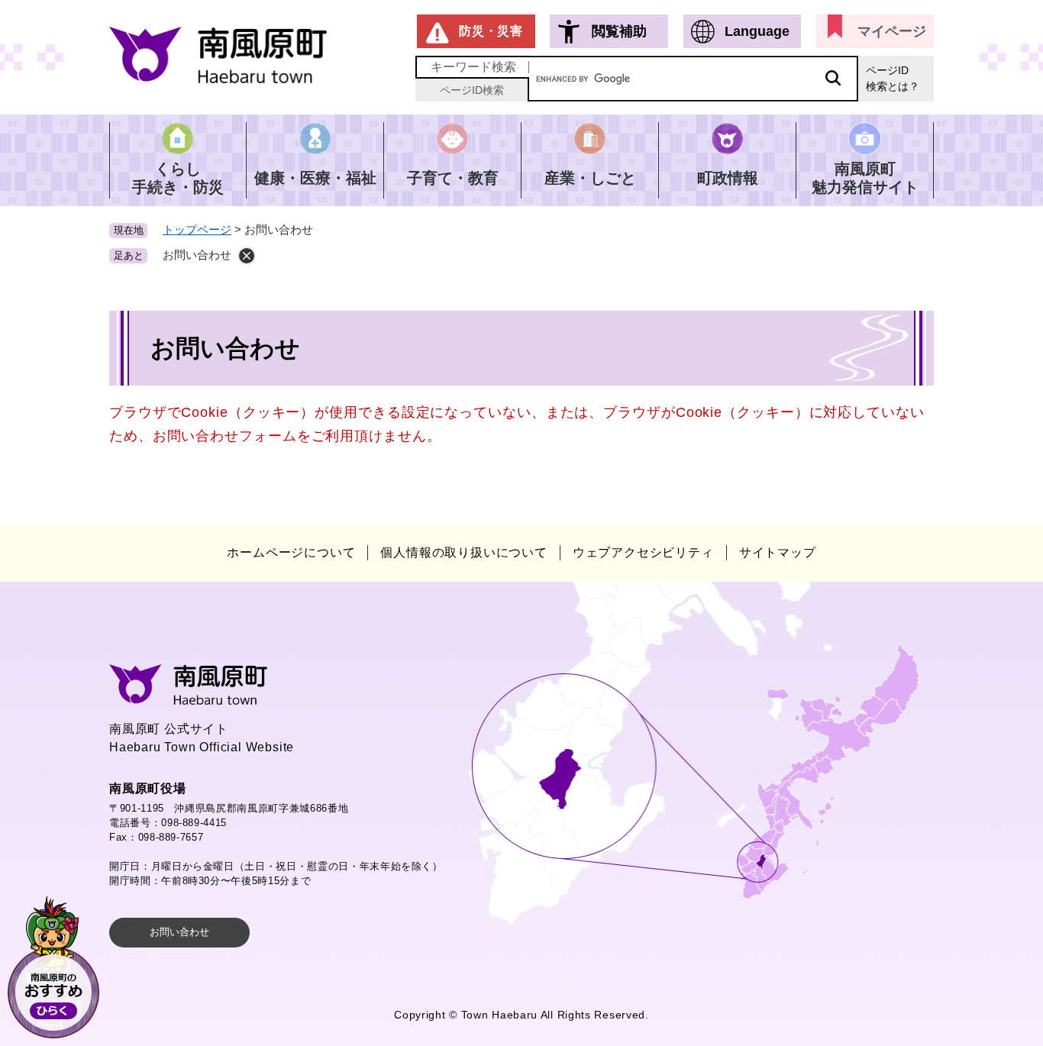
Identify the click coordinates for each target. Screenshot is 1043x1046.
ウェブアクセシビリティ (643, 552)
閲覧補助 (619, 31)
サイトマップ (777, 552)
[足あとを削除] (246, 256)
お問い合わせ (179, 932)
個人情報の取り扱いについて (463, 552)
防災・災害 (491, 30)
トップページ (197, 229)
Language (757, 31)
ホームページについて (291, 552)
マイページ (891, 31)
